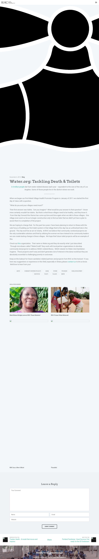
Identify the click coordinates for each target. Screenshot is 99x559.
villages (54, 274)
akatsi (18, 271)
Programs (64, 271)
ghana (47, 271)
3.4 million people (18, 187)
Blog (23, 177)
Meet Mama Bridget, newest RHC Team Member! (25, 315)
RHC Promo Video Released (59, 315)
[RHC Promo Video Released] (70, 300)
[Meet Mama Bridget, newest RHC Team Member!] (29, 300)
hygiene (55, 271)
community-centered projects (32, 271)
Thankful (54, 467)
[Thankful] (70, 392)
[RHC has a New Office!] (29, 392)
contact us (72, 262)
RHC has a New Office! (17, 467)
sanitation (37, 274)
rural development (77, 271)
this (19, 243)
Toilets (46, 274)
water (63, 274)
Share (49, 540)
